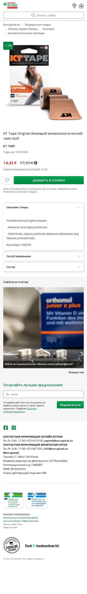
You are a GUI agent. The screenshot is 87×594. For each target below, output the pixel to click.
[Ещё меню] (81, 5)
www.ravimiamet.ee (11, 521)
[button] (35, 162)
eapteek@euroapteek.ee (58, 440)
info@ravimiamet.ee (29, 521)
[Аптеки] (74, 6)
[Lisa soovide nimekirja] (7, 180)
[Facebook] (5, 429)
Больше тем (76, 372)
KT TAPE (9, 146)
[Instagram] (13, 429)
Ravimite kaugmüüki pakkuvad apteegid (20, 518)
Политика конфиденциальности (20, 410)
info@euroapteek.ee (56, 448)
